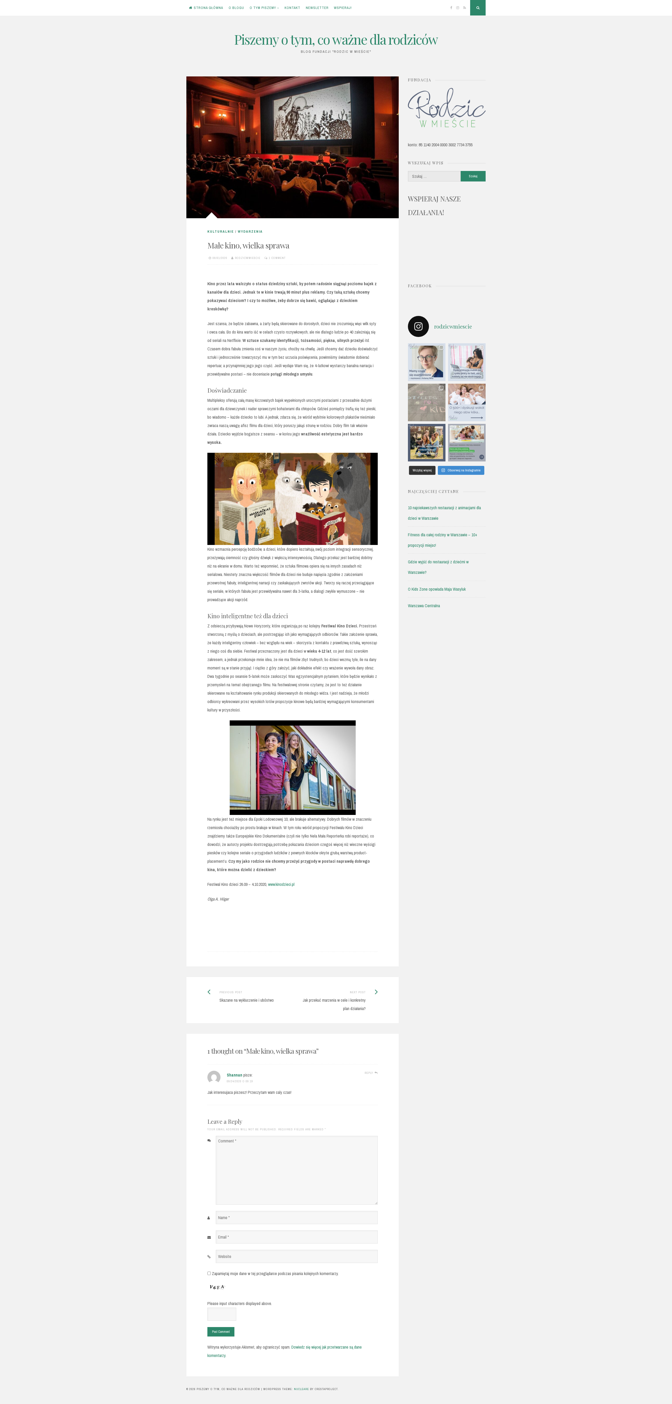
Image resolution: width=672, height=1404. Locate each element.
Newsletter (317, 8)
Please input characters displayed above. (239, 1303)
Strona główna (208, 8)
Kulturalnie (220, 231)
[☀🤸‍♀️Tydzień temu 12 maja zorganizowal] (426, 402)
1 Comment (277, 258)
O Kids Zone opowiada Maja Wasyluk (437, 589)
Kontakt (292, 8)
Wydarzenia (250, 231)
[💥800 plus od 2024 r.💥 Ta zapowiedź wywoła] (426, 442)
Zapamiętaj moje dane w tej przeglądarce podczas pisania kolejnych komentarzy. (275, 1273)
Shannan (234, 1075)
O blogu (236, 8)
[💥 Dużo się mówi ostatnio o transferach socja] (467, 402)
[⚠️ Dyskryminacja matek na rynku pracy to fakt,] (467, 362)
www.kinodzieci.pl (281, 884)
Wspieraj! (343, 8)
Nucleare (301, 1389)
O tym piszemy (263, 8)
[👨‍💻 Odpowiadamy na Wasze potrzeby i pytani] (467, 442)
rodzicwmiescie (247, 258)
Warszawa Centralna (424, 606)
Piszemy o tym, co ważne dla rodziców (336, 39)
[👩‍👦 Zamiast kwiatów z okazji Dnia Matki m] (426, 362)
